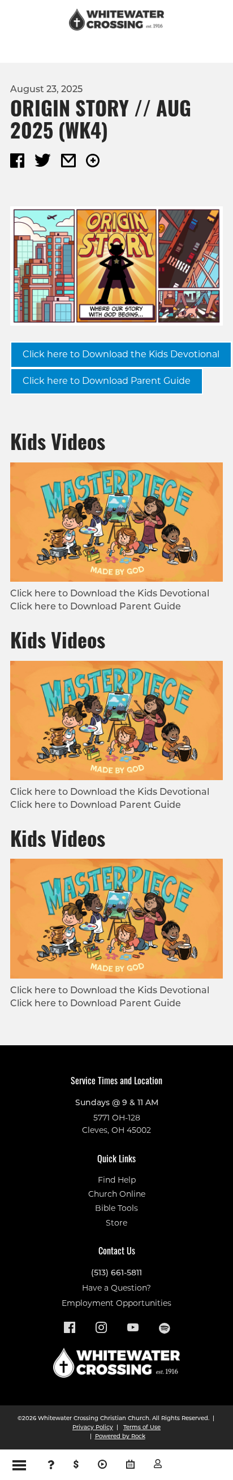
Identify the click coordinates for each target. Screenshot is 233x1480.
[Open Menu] (19, 1464)
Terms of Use (142, 1427)
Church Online (116, 1194)
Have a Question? (116, 1288)
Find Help (117, 1180)
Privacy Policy (92, 1427)
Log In (157, 1463)
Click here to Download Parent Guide (107, 380)
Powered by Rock (120, 1436)
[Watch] (102, 1464)
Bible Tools (116, 1208)
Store (116, 1223)
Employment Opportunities (116, 1303)
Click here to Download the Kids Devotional (121, 354)
